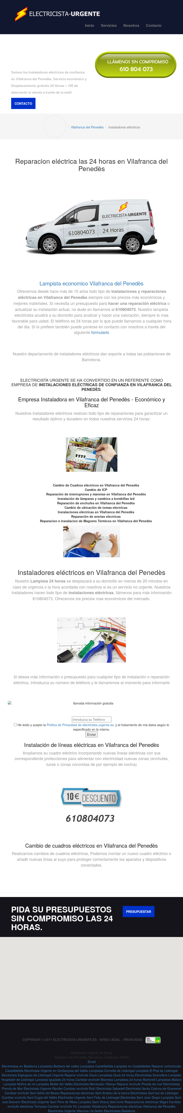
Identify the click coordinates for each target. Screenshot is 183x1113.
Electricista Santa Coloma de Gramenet (153, 1088)
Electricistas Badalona (119, 1111)
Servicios (109, 25)
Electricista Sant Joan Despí (140, 1097)
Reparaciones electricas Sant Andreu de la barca (94, 1093)
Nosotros (131, 25)
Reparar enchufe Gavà (80, 1075)
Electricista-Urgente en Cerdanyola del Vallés (56, 1070)
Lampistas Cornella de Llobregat (112, 1070)
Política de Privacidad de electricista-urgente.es (80, 725)
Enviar (91, 734)
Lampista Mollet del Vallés (54, 1084)
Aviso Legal (110, 1039)
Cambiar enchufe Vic (62, 1106)
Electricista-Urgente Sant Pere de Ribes (49, 1102)
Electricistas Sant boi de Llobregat (154, 1093)
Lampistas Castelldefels (96, 1066)
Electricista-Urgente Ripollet (43, 1088)
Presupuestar (138, 911)
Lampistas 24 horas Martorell (134, 1079)
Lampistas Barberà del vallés (58, 1066)
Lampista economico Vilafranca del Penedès (91, 283)
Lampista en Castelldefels (132, 1066)
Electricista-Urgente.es (75, 1039)
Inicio (89, 25)
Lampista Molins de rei (19, 1084)
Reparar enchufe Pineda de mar (139, 1084)
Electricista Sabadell (110, 1088)
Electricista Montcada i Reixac (95, 1084)
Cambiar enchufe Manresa (94, 1079)
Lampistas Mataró (169, 1079)
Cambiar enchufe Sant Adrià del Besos (32, 1093)
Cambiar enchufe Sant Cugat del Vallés (29, 1097)
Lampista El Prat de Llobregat (157, 1070)
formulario (100, 332)
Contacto (154, 25)
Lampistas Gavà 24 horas (116, 1075)
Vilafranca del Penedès (87, 127)
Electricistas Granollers (151, 1075)
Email (92, 1061)
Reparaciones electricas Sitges (146, 1102)
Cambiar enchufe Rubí (80, 1088)
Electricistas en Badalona (19, 1066)
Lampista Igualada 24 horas (55, 1079)
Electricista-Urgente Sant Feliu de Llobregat (89, 1097)
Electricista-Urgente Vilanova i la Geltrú (75, 1111)
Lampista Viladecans (92, 1106)
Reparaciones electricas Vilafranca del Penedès (141, 1106)
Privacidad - (134, 1039)
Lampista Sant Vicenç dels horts (101, 1102)
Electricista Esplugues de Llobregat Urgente (33, 1075)
